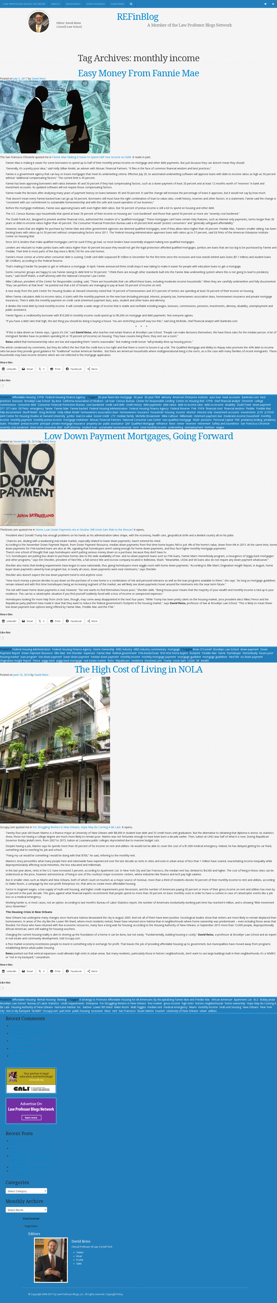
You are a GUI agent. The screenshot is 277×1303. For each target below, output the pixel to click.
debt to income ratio (190, 404)
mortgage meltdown (75, 420)
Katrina (87, 1007)
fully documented (10, 412)
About (55, 4)
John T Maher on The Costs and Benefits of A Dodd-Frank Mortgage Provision (32, 1059)
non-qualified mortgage (177, 420)
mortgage (174, 649)
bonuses (17, 401)
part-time (65, 1011)
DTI (2, 408)
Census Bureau (125, 401)
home (222, 653)
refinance (162, 423)
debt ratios (169, 404)
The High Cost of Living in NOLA (138, 669)
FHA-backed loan (148, 653)
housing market (9, 657)
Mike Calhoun (170, 416)
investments (248, 412)
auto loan (215, 397)
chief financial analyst (227, 401)
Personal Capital (223, 420)
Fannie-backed (79, 408)
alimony (166, 397)
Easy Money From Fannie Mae (138, 73)
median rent (155, 1007)
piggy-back (48, 660)
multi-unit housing (230, 1007)
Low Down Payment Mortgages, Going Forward (138, 436)
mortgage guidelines (215, 657)
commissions (8, 404)
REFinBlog (137, 16)
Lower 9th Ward (102, 1007)
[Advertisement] (132, 39)
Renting (61, 999)
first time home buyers (174, 653)
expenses (89, 653)
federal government (124, 653)
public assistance (113, 423)
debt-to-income (213, 404)
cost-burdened (95, 404)
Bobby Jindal (267, 999)
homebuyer (234, 653)
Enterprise (92, 1003)
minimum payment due (208, 416)
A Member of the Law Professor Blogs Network (189, 25)
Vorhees (210, 427)
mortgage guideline (189, 657)
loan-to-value (84, 416)
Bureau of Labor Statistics (43, 1003)
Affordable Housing (24, 397)
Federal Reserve (180, 408)
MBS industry (124, 649)
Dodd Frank (244, 404)
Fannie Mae (61, 408)
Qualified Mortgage (143, 423)
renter (180, 423)
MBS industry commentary (150, 649)
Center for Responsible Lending (155, 401)
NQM (196, 420)
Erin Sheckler (74, 653)
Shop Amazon (95, 4)
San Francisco (127, 1011)
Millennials (186, 416)
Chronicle (247, 401)
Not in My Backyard (18, 1011)
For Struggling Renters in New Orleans (123, 1003)
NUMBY (36, 1011)
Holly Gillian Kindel (68, 412)
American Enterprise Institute (190, 397)
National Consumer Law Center (142, 420)
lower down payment (76, 657)
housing (169, 412)
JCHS (260, 412)
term (136, 427)
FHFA (201, 408)
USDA (191, 660)
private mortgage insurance (68, 423)
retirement (204, 423)
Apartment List (243, 999)
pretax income (30, 423)
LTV (113, 416)
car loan (110, 401)
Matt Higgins (138, 1007)
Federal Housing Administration (108, 408)
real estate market (95, 660)
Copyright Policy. (114, 1294)
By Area (56, 401)
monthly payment (21, 420)
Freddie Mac (263, 408)
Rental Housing (46, 999)
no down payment (252, 657)
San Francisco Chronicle (255, 423)
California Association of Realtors (83, 401)
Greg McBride (47, 412)
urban (203, 1011)
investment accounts (226, 412)
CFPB (40, 397)
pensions (206, 420)
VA (197, 660)
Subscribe (117, 4)
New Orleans (251, 1007)
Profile (79, 1260)
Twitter (80, 1252)
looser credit (101, 416)
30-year (138, 397)
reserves (191, 423)
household (157, 412)
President (14, 423)
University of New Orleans (182, 1011)
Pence (36, 660)
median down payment (105, 657)
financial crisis (214, 408)
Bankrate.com (250, 397)
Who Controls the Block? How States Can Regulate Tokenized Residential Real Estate (32, 1159)
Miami (193, 1007)
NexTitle (234, 657)
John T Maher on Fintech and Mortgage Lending (28, 1043)
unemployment (194, 427)
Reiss (172, 423)
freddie (250, 408)
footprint (195, 653)
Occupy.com (50, 1011)
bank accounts (231, 397)
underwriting (175, 427)
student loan (89, 427)
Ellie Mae (59, 653)
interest (191, 412)
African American (222, 999)
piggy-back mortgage (69, 660)
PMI (237, 420)
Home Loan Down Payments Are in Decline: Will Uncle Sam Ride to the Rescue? (84, 529)
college (259, 401)
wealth (205, 660)
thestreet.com (153, 660)
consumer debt (27, 404)
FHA (193, 408)
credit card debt (115, 404)
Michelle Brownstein (147, 416)
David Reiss (39, 78)
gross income (172, 1003)
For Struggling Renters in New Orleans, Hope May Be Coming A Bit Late (77, 827)
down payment (262, 404)
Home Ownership (103, 649)
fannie (49, 408)
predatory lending (251, 420)
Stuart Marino (145, 1011)
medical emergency (175, 1007)
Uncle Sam (179, 660)
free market (155, 1003)
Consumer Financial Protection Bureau (61, 404)
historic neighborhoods (209, 1003)
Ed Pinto (23, 408)
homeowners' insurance (134, 412)
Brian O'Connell (202, 649)
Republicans (123, 660)
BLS (255, 999)
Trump (167, 660)
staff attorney (72, 427)
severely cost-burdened (14, 427)
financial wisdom (234, 408)
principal (45, 423)
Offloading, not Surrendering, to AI (31, 1167)
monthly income (130, 657)
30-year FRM (152, 397)
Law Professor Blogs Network (24, 4)
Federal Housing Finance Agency (65, 397)
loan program (29, 657)
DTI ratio (11, 408)
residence (137, 660)
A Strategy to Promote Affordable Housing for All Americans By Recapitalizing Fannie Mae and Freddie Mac (144, 999)
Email (79, 1256)
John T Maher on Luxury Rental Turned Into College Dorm (29, 1027)
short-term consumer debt (46, 427)
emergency (37, 408)
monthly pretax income (48, 420)
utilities (212, 1011)
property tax (94, 423)
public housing (81, 1011)
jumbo (71, 416)
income (180, 412)
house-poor (266, 653)
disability (230, 404)
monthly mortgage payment (159, 657)
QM (127, 423)
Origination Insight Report (15, 660)
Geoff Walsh (30, 412)
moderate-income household (241, 416)
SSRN (79, 1263)
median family (125, 416)
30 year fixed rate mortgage (115, 397)
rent (114, 1011)
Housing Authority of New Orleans (32, 1007)
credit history (134, 404)
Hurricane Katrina (65, 1007)
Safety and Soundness (225, 423)
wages (220, 427)
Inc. (79, 1007)
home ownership (235, 1003)
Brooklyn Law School (37, 401)
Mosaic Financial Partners (105, 420)
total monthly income (153, 427)
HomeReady (250, 653)
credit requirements (72, 1003)
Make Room (121, 1007)
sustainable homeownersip (115, 427)
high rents (188, 1003)
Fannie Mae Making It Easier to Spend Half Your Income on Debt (91, 157)
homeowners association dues (99, 412)
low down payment (50, 657)
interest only (204, 412)
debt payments (152, 404)
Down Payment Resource (37, 653)
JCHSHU (269, 412)
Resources (73, 4)
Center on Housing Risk (190, 401)
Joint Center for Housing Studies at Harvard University (32, 416)
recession (97, 1011)
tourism (160, 1011)
